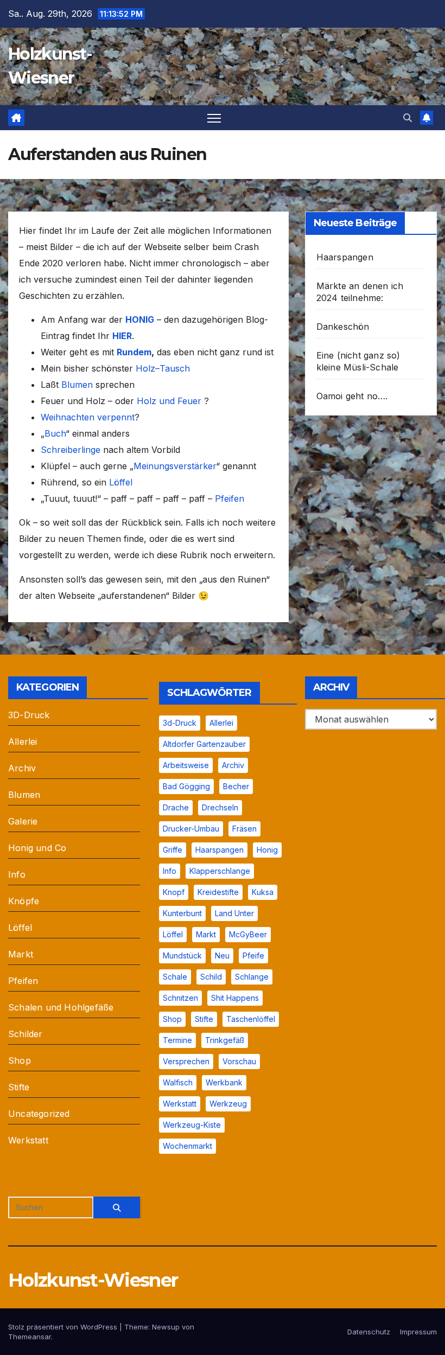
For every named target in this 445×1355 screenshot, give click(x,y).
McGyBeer (248, 934)
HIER (122, 335)
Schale (175, 976)
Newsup (166, 1326)
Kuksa (263, 892)
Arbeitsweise (186, 765)
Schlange (252, 976)
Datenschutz (368, 1331)
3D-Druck (29, 715)
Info (17, 874)
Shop (19, 1060)
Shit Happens (235, 997)
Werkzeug (228, 1103)
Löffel (120, 482)
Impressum (418, 1331)
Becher (236, 786)
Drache (176, 807)
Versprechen (186, 1061)
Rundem (134, 352)
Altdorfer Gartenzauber (204, 744)
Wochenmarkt (187, 1146)
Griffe (172, 849)
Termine (177, 1040)
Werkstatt (28, 1140)
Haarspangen (344, 257)
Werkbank (224, 1082)
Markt (20, 954)
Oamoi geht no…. (352, 396)
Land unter (234, 913)
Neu (222, 955)
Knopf (174, 892)
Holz (145, 368)
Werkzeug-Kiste (192, 1124)
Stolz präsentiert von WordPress (63, 1326)
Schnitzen (180, 997)
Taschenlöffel (250, 1019)
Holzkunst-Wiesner (92, 1280)
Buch (55, 433)
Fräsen (244, 828)
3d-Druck (179, 722)
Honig (267, 849)
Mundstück (182, 955)
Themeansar (29, 1336)
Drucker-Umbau (191, 828)
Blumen (77, 384)
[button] (407, 117)
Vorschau (239, 1061)
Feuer (188, 400)
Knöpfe (23, 901)
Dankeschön (343, 326)
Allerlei (22, 741)
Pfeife (253, 955)
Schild (211, 976)
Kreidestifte (218, 892)
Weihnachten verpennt (88, 417)
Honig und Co (37, 847)
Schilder (25, 1033)
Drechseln (220, 807)
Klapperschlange (219, 870)
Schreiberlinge (70, 449)
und (167, 400)
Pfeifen (229, 498)
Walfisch (178, 1082)
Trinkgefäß (224, 1040)
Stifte (18, 1087)
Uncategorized (39, 1113)
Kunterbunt (182, 913)
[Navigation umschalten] (214, 118)
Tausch (175, 368)
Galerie (22, 821)
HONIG (139, 319)
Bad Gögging (186, 786)
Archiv (22, 768)
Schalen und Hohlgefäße (60, 1007)
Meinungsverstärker (175, 466)
